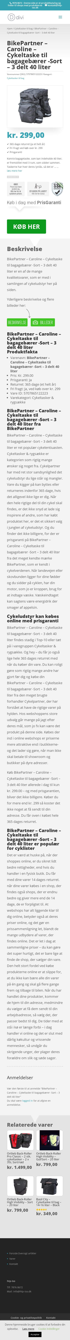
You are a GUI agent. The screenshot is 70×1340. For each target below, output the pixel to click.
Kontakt (13, 1264)
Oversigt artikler (27, 1253)
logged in (27, 1100)
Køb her (26, 226)
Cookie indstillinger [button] (49, 1328)
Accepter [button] (35, 1334)
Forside (13, 1253)
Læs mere (28, 1328)
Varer (12, 1258)
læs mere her (14, 170)
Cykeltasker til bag (23, 28)
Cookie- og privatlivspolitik (26, 1317)
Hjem (9, 28)
